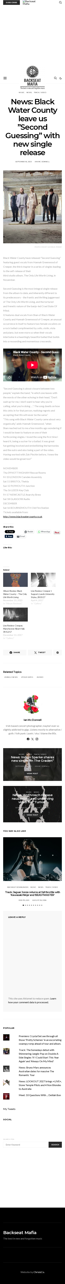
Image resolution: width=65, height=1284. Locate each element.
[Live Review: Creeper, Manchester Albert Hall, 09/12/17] (15, 615)
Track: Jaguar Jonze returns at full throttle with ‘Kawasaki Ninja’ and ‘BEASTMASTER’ (32, 894)
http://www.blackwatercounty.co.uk (22, 516)
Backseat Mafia (19, 1232)
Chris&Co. (39, 1272)
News (29, 754)
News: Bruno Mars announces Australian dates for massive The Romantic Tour (36, 1071)
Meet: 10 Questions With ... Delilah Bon (40, 1095)
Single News (12, 677)
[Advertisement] (32, 39)
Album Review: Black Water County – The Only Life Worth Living (15, 594)
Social (7, 1119)
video (40, 677)
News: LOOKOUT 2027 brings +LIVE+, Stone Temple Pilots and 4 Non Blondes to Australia (40, 1085)
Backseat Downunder (17, 887)
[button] (60, 78)
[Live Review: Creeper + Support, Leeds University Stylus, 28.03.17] (43, 580)
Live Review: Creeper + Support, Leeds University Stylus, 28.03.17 (42, 594)
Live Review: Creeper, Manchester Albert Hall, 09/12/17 (14, 628)
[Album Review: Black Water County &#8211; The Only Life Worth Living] (15, 580)
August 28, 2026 (39, 900)
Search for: (8, 1139)
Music (21, 754)
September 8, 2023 (23, 162)
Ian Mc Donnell (42, 162)
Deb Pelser (24, 900)
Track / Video (40, 754)
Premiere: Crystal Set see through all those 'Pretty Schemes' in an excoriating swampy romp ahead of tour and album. (40, 1040)
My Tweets (9, 1108)
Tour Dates (27, 677)
